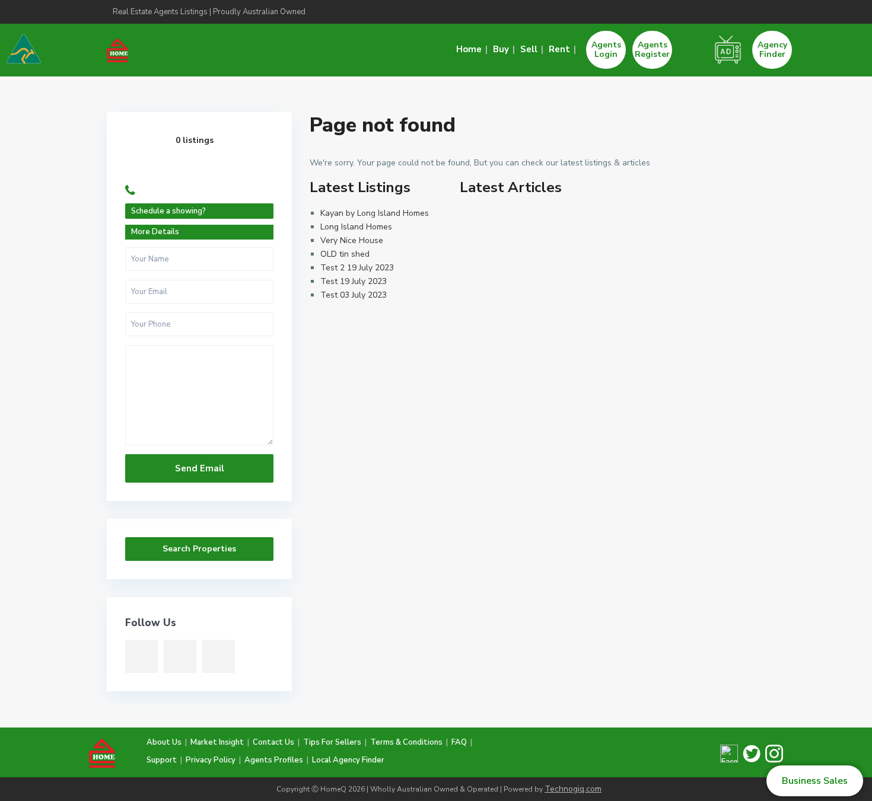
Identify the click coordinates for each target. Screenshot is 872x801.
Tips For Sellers (332, 742)
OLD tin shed (345, 254)
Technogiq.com (573, 788)
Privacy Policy (210, 760)
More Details (155, 231)
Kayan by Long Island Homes (374, 213)
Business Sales (815, 780)
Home (469, 49)
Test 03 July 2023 (353, 295)
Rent (559, 49)
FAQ (459, 742)
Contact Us (273, 742)
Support (162, 760)
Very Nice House (351, 240)
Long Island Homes (356, 226)
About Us (164, 742)
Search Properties (199, 548)
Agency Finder (772, 49)
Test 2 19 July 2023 (357, 267)
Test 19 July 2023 (353, 281)
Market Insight (217, 742)
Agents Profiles (273, 760)
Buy (501, 49)
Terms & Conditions (406, 742)
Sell (528, 49)
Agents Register (652, 49)
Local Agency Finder (348, 760)
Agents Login (606, 49)
